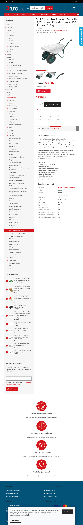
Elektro (11, 103)
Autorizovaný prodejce (50, 490)
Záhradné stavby (14, 178)
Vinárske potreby (14, 212)
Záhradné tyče (13, 204)
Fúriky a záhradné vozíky (16, 231)
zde (28, 515)
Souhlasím (67, 512)
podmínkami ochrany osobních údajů (18, 384)
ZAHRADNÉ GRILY (14, 84)
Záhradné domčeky (15, 163)
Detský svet (12, 133)
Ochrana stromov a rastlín (17, 175)
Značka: (46, 32)
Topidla (11, 44)
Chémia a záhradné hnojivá (17, 157)
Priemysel (12, 114)
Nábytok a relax (14, 239)
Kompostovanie (14, 152)
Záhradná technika (14, 266)
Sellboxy (11, 122)
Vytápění (11, 36)
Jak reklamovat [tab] (55, 129)
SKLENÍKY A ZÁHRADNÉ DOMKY (18, 71)
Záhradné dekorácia (15, 138)
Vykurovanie (12, 260)
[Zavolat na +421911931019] (9, 1)
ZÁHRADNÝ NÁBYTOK (15, 82)
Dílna (8, 25)
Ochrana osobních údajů (13, 496)
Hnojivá (11, 141)
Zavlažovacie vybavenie (16, 183)
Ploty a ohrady (13, 223)
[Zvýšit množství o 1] (43, 103)
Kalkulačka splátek (45, 90)
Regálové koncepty (15, 119)
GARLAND (11, 63)
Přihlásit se (11, 389)
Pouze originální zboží (50, 496)
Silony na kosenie (14, 247)
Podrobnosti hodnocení (60, 30)
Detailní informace (41, 110)
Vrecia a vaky (13, 149)
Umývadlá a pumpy (15, 160)
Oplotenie (12, 146)
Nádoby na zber (14, 242)
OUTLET (11, 60)
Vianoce (11, 130)
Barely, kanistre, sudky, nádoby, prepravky (19, 169)
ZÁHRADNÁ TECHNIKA (15, 68)
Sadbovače (12, 172)
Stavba (9, 30)
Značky (9, 269)
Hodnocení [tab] (45, 129)
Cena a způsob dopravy (13, 490)
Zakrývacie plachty (15, 209)
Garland (9, 57)
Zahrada (9, 28)
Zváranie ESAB (13, 109)
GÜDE (8, 92)
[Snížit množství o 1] (43, 106)
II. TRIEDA (11, 117)
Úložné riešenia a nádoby (16, 180)
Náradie (11, 198)
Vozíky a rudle (13, 144)
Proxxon (9, 90)
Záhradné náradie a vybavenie (18, 189)
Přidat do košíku (54, 105)
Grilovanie (12, 225)
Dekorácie (12, 111)
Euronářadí (10, 49)
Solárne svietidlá (14, 250)
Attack (11, 38)
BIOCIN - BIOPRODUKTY (16, 73)
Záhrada (11, 136)
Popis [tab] (38, 129)
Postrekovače (13, 215)
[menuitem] (7, 14)
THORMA (12, 41)
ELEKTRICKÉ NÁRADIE (15, 65)
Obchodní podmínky (12, 493)
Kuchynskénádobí (14, 46)
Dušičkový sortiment (15, 125)
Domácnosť (12, 255)
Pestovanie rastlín (14, 165)
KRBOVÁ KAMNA (13, 76)
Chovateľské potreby (15, 206)
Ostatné (11, 228)
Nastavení (15, 520)
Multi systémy (13, 106)
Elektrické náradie (14, 263)
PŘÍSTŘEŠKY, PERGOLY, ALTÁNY (18, 79)
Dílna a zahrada (11, 98)
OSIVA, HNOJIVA (13, 87)
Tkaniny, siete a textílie (16, 236)
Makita (9, 52)
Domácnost (10, 33)
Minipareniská (13, 244)
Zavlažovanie (13, 201)
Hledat (49, 8)
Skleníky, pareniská (15, 252)
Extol (8, 95)
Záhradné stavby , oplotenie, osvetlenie (18, 192)
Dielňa (10, 127)
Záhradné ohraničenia (15, 196)
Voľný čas (12, 100)
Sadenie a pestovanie (15, 186)
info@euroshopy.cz (15, 505)
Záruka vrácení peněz (50, 493)
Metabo (9, 55)
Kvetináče (12, 217)
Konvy (11, 154)
